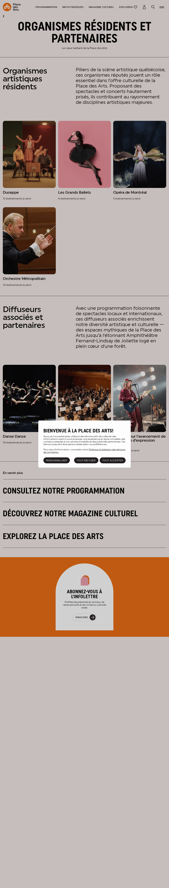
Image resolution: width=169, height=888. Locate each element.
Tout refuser (86, 460)
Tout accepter (112, 460)
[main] (84, 444)
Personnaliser (56, 460)
